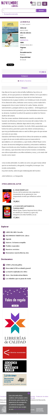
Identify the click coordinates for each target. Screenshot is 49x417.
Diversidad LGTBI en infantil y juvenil (18, 268)
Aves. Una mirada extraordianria (16, 275)
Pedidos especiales (13, 246)
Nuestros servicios (12, 249)
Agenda (8, 239)
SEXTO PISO (24, 30)
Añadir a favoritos (25, 81)
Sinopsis (24, 88)
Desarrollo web (30, 398)
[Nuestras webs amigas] (15, 352)
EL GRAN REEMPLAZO (20, 190)
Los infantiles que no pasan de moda (18, 279)
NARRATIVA (24, 40)
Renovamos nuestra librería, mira (17, 253)
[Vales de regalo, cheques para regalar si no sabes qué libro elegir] (15, 297)
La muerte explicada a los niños (16, 272)
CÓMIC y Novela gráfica (14, 265)
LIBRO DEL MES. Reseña (14, 232)
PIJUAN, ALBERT (25, 24)
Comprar (24, 76)
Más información (19, 409)
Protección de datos (42, 396)
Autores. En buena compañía (15, 242)
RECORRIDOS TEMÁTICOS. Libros (17, 236)
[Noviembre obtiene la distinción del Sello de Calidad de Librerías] (15, 327)
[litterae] (15, 380)
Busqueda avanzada (11, 14)
